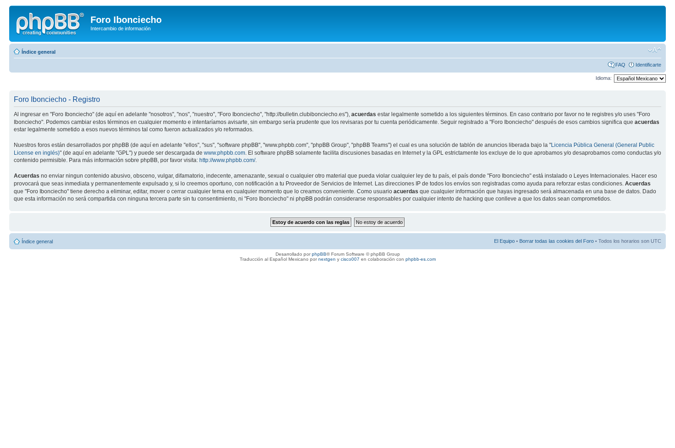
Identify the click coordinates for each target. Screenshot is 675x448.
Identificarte (648, 64)
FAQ (620, 64)
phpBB (319, 254)
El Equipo (504, 241)
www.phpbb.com (224, 153)
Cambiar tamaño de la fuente (654, 50)
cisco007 (350, 259)
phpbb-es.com (420, 259)
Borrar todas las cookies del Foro (556, 241)
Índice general (39, 52)
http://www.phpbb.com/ (227, 160)
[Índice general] (50, 22)
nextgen (327, 259)
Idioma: (604, 78)
